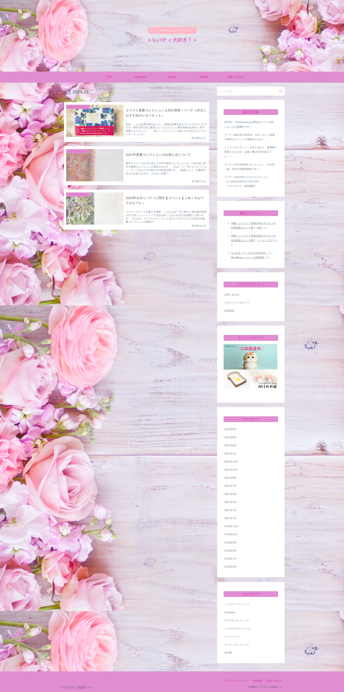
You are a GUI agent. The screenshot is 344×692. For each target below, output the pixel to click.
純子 (259, 227)
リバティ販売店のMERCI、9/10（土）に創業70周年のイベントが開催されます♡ (249, 137)
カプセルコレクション (236, 620)
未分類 (228, 652)
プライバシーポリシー (236, 302)
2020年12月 (231, 526)
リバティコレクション (236, 644)
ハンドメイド (231, 636)
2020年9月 (230, 542)
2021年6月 (230, 494)
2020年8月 (230, 550)
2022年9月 (230, 429)
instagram (230, 612)
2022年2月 (230, 453)
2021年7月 (230, 486)
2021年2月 (230, 510)
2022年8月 (230, 437)
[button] (281, 91)
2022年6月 (230, 445)
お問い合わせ (231, 294)
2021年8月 (230, 477)
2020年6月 (230, 566)
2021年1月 (230, 518)
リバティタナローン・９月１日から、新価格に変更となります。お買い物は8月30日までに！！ (250, 152)
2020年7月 (230, 558)
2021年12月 (231, 461)
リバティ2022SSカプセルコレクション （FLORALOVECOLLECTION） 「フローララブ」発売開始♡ (251, 181)
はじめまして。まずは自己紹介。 (249, 252)
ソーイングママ (266, 240)
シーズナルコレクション (238, 628)
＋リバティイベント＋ (236, 604)
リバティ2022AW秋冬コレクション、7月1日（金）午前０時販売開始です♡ (249, 166)
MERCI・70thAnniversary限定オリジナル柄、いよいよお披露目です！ (250, 124)
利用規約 (229, 310)
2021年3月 (230, 502)
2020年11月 (231, 534)
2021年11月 (231, 469)
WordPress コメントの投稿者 (247, 257)
